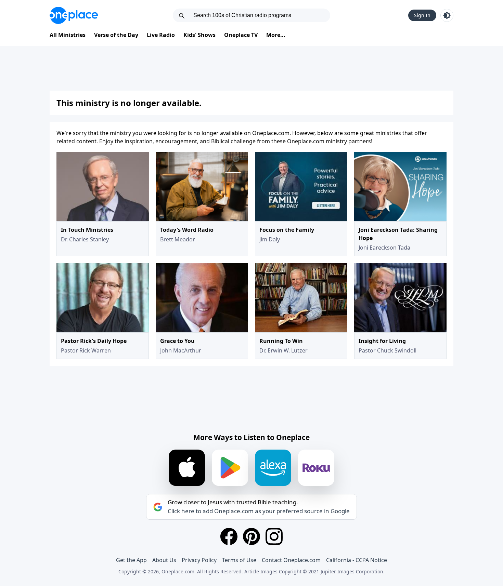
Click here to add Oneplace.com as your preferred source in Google (259, 511)
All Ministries (68, 35)
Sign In (422, 15)
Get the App (131, 560)
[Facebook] (228, 536)
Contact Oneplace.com (291, 560)
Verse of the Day (116, 35)
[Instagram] (274, 536)
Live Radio (161, 35)
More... (275, 35)
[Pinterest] (251, 536)
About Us (164, 560)
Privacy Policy (199, 560)
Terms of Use (239, 560)
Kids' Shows (199, 35)
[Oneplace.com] (74, 15)
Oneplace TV (241, 35)
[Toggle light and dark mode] (446, 15)
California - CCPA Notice (356, 560)
